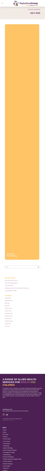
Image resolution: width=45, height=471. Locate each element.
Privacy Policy (12, 420)
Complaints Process (6, 420)
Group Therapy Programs (10, 450)
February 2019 (8, 308)
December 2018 (8, 313)
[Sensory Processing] (22, 142)
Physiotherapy (7, 454)
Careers (5, 436)
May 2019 (7, 303)
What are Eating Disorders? (11, 283)
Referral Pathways (8, 463)
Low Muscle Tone (9, 285)
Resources (6, 468)
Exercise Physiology (8, 457)
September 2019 (9, 300)
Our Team (5, 434)
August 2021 (8, 298)
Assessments (6, 443)
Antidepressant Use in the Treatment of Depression (17, 288)
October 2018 (8, 318)
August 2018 (8, 323)
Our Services (6, 441)
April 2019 (7, 305)
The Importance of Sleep (10, 290)
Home (4, 430)
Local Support (6, 466)
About (4, 432)
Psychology (6, 445)
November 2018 (8, 316)
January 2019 (8, 310)
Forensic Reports (7, 461)
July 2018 (7, 326)
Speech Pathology (8, 448)
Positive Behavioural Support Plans (12, 459)
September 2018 (9, 321)
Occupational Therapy (9, 452)
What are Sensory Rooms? (11, 280)
